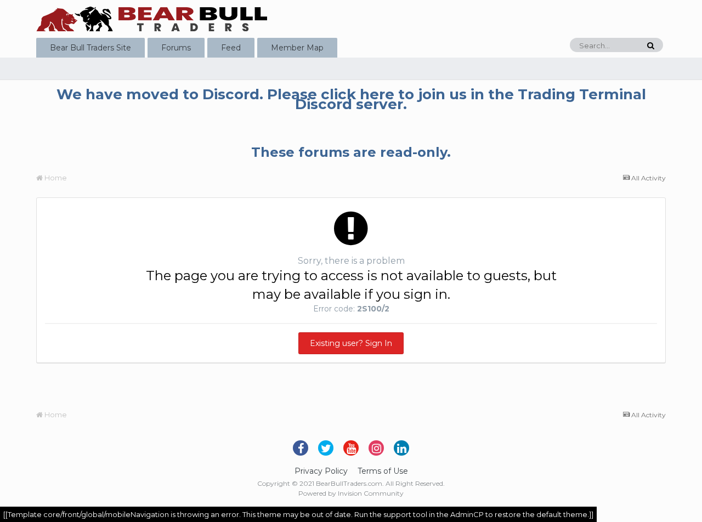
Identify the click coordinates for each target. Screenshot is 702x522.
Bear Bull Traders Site (90, 48)
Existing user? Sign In (351, 343)
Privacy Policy (321, 471)
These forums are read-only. (351, 152)
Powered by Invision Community (351, 493)
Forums (176, 48)
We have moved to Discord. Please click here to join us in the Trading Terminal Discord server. (351, 99)
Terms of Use (383, 471)
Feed (231, 48)
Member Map (297, 48)
